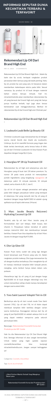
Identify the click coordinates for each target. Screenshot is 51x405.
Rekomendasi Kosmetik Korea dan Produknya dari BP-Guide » (26, 384)
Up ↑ (26, 400)
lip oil (10, 364)
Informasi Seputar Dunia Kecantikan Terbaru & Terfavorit (25, 8)
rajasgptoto (39, 177)
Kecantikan (25, 359)
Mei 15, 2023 (9, 68)
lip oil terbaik (18, 364)
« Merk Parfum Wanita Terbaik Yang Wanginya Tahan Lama (23, 375)
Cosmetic (16, 359)
